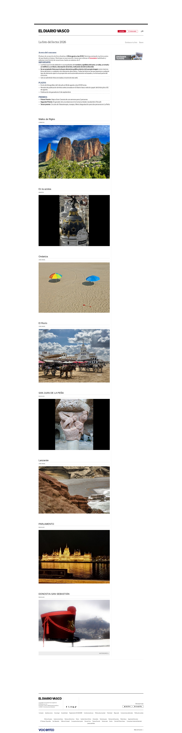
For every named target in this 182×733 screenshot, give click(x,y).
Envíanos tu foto (131, 42)
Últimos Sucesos (48, 719)
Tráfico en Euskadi (65, 721)
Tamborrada (105, 721)
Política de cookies (139, 713)
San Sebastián (56, 721)
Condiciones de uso (88, 713)
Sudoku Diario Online (86, 719)
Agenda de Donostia (133, 719)
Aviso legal (57, 713)
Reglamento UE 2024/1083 (75, 713)
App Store (128, 706)
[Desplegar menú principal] (142, 31)
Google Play (139, 706)
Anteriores (103, 653)
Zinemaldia (95, 719)
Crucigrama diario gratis (77, 721)
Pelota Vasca (123, 719)
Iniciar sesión (133, 31)
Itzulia (110, 721)
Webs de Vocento (138, 730)
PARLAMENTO (46, 524)
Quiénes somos (49, 713)
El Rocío (43, 323)
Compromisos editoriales (127, 713)
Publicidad (109, 713)
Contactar (41, 713)
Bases (141, 42)
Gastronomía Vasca (58, 719)
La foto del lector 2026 (52, 42)
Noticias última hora (69, 719)
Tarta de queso (103, 719)
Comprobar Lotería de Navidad (134, 721)
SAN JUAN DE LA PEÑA (51, 393)
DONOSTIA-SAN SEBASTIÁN (54, 594)
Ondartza (43, 256)
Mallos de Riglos (47, 119)
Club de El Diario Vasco (119, 721)
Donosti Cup (88, 721)
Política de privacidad (100, 713)
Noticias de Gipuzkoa (114, 719)
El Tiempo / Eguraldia (45, 721)
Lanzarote (44, 460)
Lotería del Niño (91, 723)
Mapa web (116, 713)
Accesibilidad (64, 713)
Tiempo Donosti (96, 721)
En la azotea (45, 189)
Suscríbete (121, 31)
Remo (77, 719)
